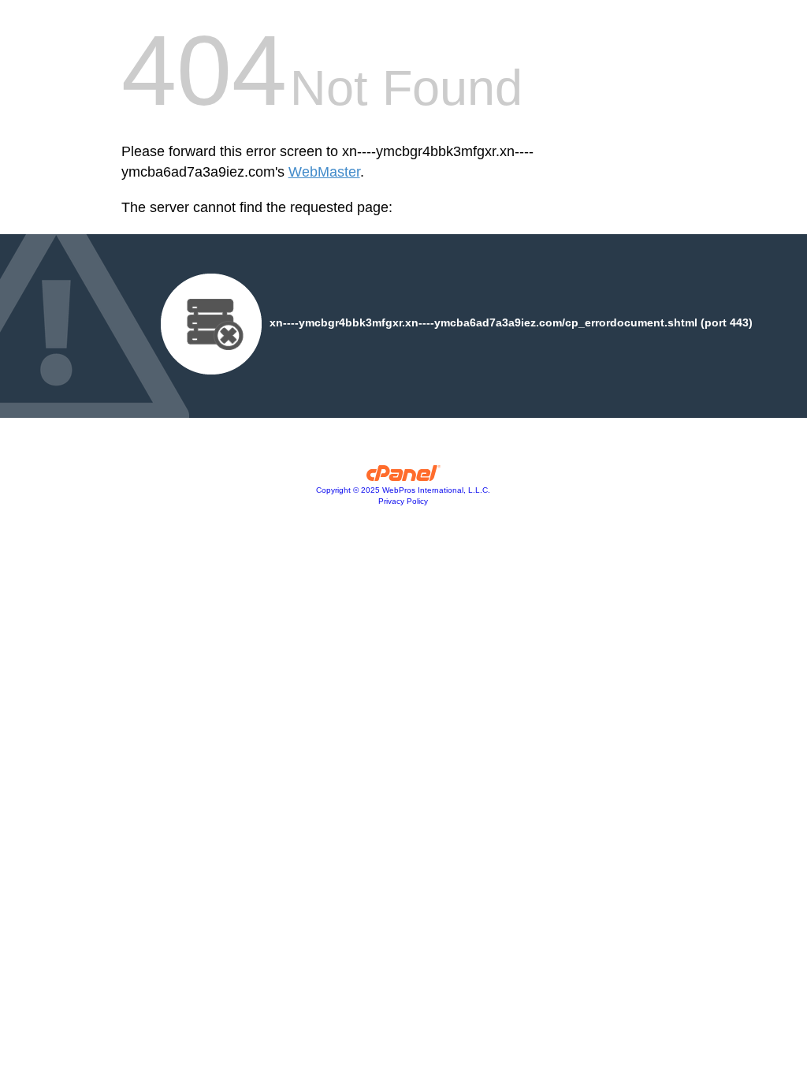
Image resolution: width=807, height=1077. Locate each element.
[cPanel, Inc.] (403, 477)
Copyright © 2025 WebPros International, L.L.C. (403, 490)
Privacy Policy (403, 501)
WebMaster (324, 172)
